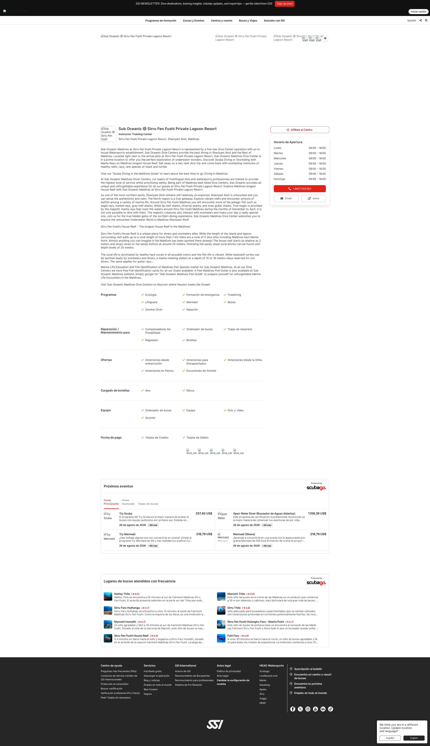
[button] (284, 4)
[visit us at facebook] (294, 709)
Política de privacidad (229, 671)
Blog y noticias (152, 680)
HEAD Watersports (272, 665)
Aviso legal (222, 675)
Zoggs (263, 698)
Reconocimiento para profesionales (194, 680)
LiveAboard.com (268, 675)
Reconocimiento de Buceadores (192, 675)
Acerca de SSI (183, 671)
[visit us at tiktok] (332, 709)
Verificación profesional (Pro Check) (120, 693)
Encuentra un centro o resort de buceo (312, 676)
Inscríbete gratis (153, 671)
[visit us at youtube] (316, 709)
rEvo (262, 693)
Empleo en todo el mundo (310, 693)
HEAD (263, 702)
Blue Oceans (151, 689)
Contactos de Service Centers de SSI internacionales (119, 677)
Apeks (263, 689)
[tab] (111, 502)
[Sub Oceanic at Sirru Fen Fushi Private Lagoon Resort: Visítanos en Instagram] (318, 38)
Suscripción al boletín (308, 669)
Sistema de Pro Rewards (188, 684)
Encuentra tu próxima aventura (308, 685)
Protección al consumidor (114, 683)
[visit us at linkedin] (324, 709)
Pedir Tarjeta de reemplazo (116, 697)
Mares (263, 680)
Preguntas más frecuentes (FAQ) (119, 671)
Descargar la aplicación (156, 675)
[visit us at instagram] (309, 709)
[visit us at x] (301, 709)
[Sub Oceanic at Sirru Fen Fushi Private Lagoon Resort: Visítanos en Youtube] (311, 38)
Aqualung (265, 684)
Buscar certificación (111, 688)
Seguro (148, 693)
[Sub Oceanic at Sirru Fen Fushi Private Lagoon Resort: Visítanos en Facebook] (305, 38)
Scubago (264, 671)
